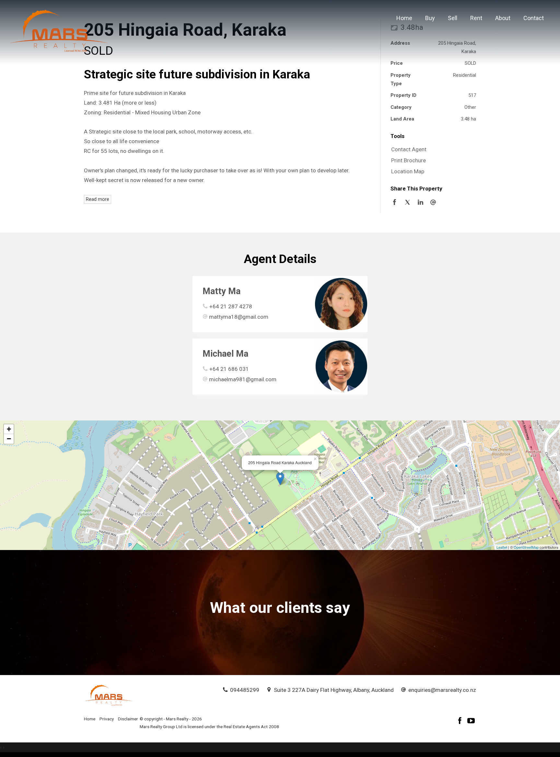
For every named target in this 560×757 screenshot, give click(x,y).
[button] (431, 160)
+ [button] (9, 429)
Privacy (106, 718)
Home (404, 18)
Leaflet (501, 547)
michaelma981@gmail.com (242, 379)
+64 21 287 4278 (230, 306)
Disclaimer (128, 718)
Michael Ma (225, 354)
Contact (533, 18)
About (502, 18)
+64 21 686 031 (229, 369)
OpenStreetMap (526, 547)
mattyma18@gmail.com (238, 317)
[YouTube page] (471, 721)
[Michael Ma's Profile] (341, 366)
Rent (476, 18)
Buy (430, 18)
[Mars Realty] (59, 30)
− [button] (9, 439)
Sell (452, 18)
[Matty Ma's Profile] (341, 304)
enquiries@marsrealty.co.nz (442, 690)
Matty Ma (221, 291)
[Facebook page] (461, 721)
